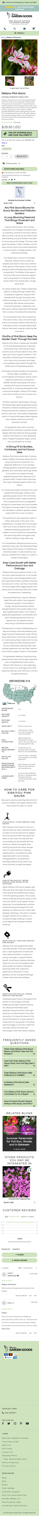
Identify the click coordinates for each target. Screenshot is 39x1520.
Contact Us (7, 1452)
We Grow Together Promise (15, 1438)
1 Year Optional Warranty (14, 1459)
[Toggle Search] (15, 28)
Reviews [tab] (6, 1249)
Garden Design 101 (11, 1498)
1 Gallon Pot (6, 149)
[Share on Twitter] (12, 180)
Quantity (5, 153)
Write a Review (24, 1261)
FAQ (4, 1481)
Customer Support (11, 1492)
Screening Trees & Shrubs (14, 1505)
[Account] (24, 28)
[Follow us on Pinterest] (21, 1423)
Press (5, 1485)
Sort (20, 1268)
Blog (4, 1478)
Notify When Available (14, 169)
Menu (21, 33)
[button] (19, 122)
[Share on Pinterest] (14, 180)
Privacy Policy (9, 1466)
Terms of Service (10, 1462)
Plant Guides (8, 1488)
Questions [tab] (16, 1249)
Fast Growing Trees (11, 1502)
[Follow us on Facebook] (3, 1423)
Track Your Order (10, 1442)
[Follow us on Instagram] (15, 1423)
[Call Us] (5, 28)
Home (3, 37)
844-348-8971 (11, 1413)
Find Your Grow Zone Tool (14, 1495)
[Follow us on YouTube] (27, 1423)
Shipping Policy (9, 1455)
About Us (6, 1445)
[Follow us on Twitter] (8, 1423)
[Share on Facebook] (9, 180)
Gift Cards (7, 1448)
